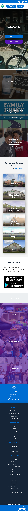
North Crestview (14, 209)
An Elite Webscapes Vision (14, 492)
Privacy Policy (14, 488)
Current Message (14, 41)
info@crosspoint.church (14, 396)
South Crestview (14, 222)
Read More (15, 252)
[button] (25, 6)
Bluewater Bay (14, 196)
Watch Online (14, 36)
